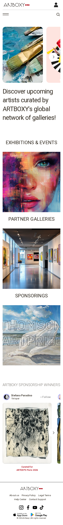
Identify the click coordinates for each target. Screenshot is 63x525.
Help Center (20, 499)
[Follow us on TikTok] (42, 507)
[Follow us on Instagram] (21, 507)
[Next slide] (53, 57)
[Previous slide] (9, 57)
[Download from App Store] (21, 514)
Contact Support (37, 499)
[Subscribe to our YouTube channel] (35, 507)
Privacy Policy (29, 495)
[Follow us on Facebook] (28, 507)
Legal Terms (44, 495)
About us (14, 495)
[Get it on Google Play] (40, 514)
